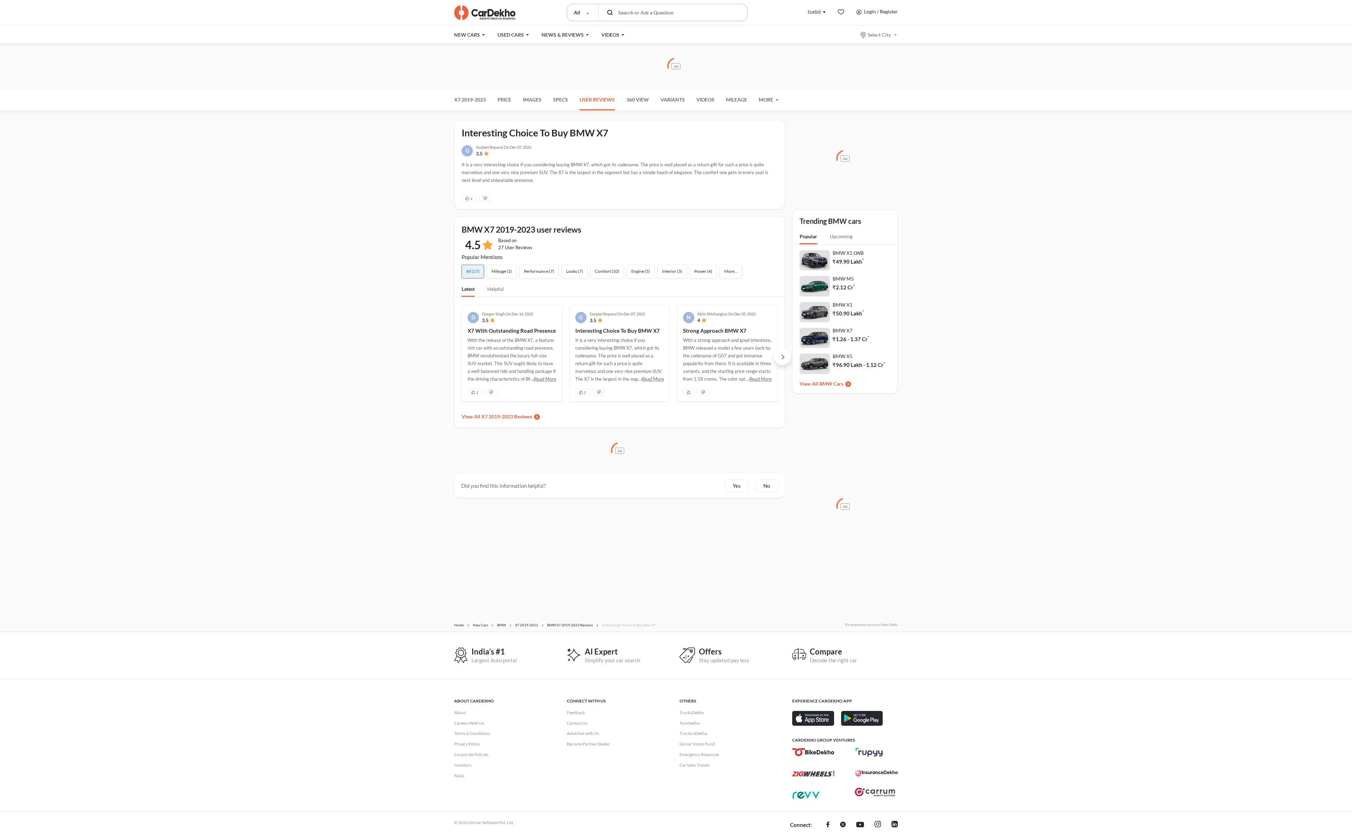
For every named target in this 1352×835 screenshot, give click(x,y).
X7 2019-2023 (470, 100)
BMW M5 (843, 279)
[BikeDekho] (813, 752)
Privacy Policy (467, 744)
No (766, 486)
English (814, 11)
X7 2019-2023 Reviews (506, 416)
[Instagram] (878, 825)
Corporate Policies (471, 754)
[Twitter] (843, 825)
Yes (737, 486)
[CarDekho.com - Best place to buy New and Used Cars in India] (484, 12)
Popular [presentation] (808, 236)
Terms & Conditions (472, 733)
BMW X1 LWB (848, 253)
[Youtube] (860, 825)
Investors (462, 765)
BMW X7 (842, 330)
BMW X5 (842, 356)
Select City (879, 35)
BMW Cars (831, 384)
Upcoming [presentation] (841, 236)
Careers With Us (469, 723)
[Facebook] (828, 825)
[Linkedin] (894, 825)
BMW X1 (842, 305)
